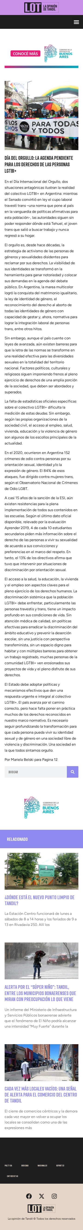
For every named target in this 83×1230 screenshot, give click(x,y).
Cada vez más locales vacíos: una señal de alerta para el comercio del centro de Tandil (41, 1094)
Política (8, 1165)
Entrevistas (12, 1176)
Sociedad (24, 1165)
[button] (76, 22)
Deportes (60, 1165)
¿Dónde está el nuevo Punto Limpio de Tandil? (39, 900)
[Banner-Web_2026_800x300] (41, 820)
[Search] (72, 772)
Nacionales (42, 1165)
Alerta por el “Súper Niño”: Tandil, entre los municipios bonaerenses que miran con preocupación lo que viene (40, 993)
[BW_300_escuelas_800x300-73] (41, 66)
